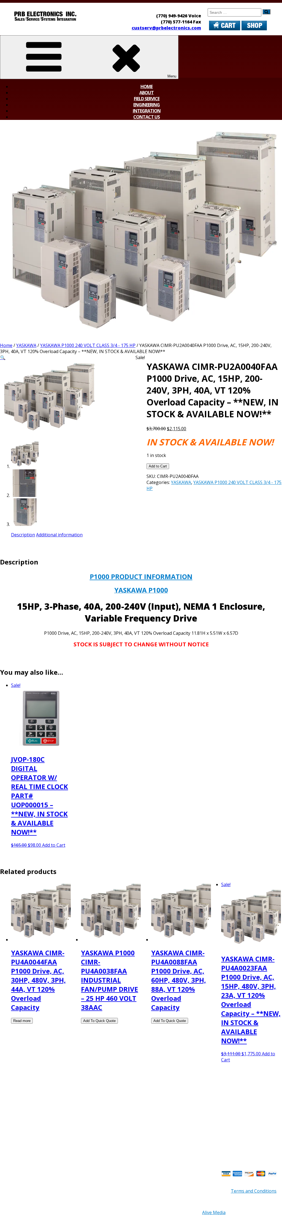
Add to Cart (158, 466)
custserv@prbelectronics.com (166, 28)
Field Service (146, 99)
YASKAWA (26, 345)
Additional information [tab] (59, 535)
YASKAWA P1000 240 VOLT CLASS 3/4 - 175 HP (87, 345)
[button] (3, 357)
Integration (147, 111)
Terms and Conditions (253, 1191)
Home (146, 87)
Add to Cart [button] (53, 845)
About (146, 93)
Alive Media (214, 1212)
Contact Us (146, 117)
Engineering (146, 105)
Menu (171, 76)
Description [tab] (23, 535)
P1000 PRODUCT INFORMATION (141, 576)
